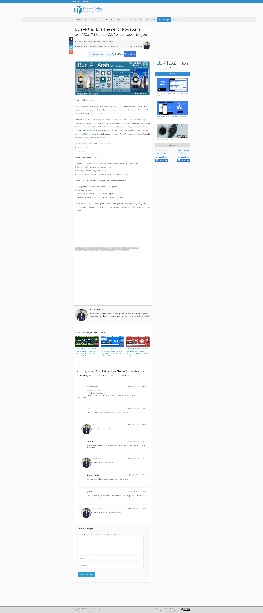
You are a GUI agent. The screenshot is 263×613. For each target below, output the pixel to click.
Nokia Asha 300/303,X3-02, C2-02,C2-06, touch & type (126, 120)
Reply (144, 386)
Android (94, 20)
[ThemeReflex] (88, 14)
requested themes (110, 106)
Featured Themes (81, 46)
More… (175, 20)
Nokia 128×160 (150, 20)
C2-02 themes (115, 247)
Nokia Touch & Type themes (97, 46)
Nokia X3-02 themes (123, 250)
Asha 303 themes (92, 247)
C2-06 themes (125, 247)
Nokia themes (95, 250)
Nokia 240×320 (135, 20)
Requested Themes (113, 46)
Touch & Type (164, 20)
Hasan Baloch (137, 46)
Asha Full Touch (106, 20)
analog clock (130, 127)
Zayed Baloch (79, 611)
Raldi (89, 408)
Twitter (78, 211)
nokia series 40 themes (82, 250)
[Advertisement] (152, 9)
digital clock (87, 130)
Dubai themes (135, 247)
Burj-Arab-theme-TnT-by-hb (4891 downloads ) (93, 144)
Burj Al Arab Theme (104, 247)
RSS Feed (134, 207)
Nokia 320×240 (121, 20)
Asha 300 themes (81, 247)
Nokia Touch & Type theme (108, 250)
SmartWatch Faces (81, 20)
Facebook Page (124, 207)
